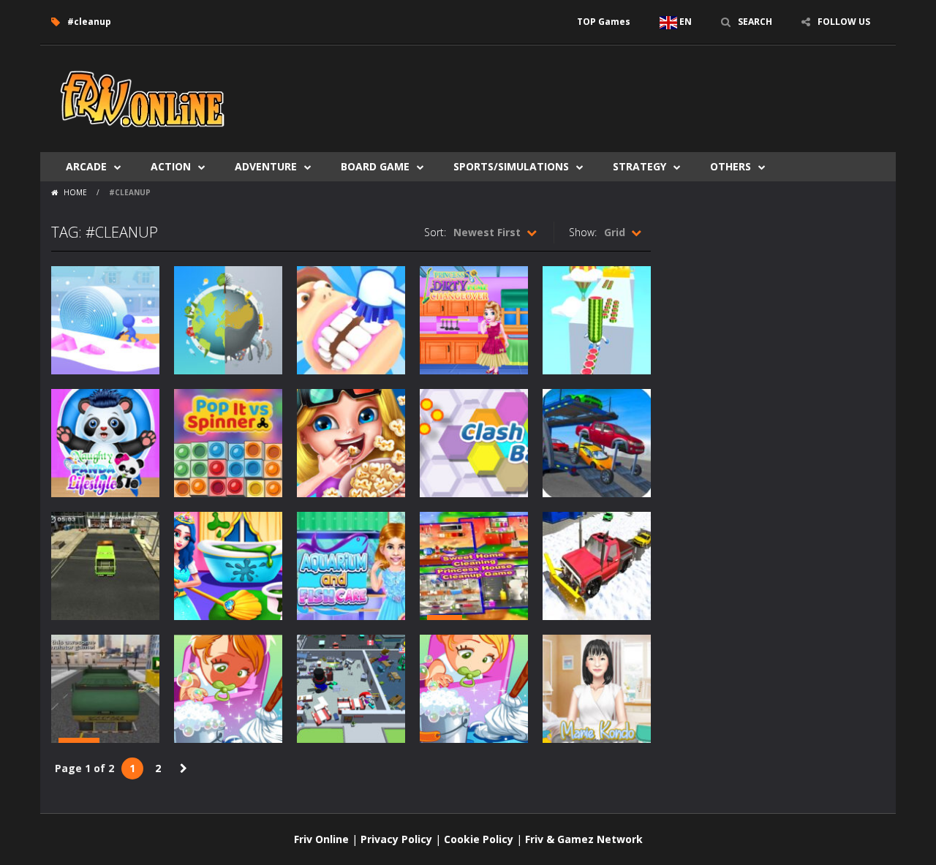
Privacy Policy (396, 839)
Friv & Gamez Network (584, 839)
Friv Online (321, 839)
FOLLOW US (844, 21)
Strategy (639, 166)
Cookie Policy (478, 839)
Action (171, 166)
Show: (583, 232)
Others (730, 166)
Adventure (266, 166)
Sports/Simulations (511, 166)
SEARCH (755, 21)
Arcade (86, 166)
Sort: (435, 232)
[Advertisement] (618, 89)
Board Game (375, 166)
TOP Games (603, 21)
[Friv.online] (142, 98)
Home (75, 192)
